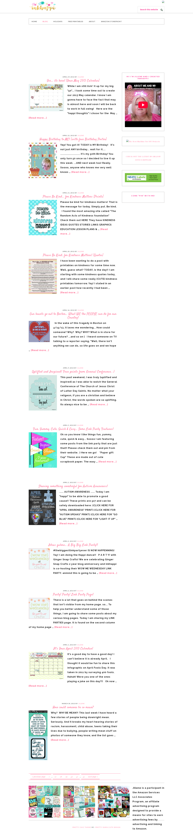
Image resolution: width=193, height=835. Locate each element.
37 (56, 777)
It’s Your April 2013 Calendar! (73, 648)
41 (77, 777)
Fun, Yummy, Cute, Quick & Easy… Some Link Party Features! (73, 429)
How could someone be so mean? (73, 707)
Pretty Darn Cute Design (108, 827)
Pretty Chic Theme (81, 827)
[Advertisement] (96, 48)
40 (72, 777)
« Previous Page (38, 777)
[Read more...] (38, 117)
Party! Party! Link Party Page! (73, 594)
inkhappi (50, 6)
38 (61, 777)
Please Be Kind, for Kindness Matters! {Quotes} (73, 255)
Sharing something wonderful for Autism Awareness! (73, 486)
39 (66, 777)
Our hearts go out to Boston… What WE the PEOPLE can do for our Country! (73, 316)
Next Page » (93, 777)
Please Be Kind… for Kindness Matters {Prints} (73, 196)
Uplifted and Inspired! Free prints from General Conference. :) (73, 371)
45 (84, 777)
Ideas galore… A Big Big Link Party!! (73, 545)
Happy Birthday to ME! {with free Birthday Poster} (73, 139)
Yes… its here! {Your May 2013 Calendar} (73, 80)
